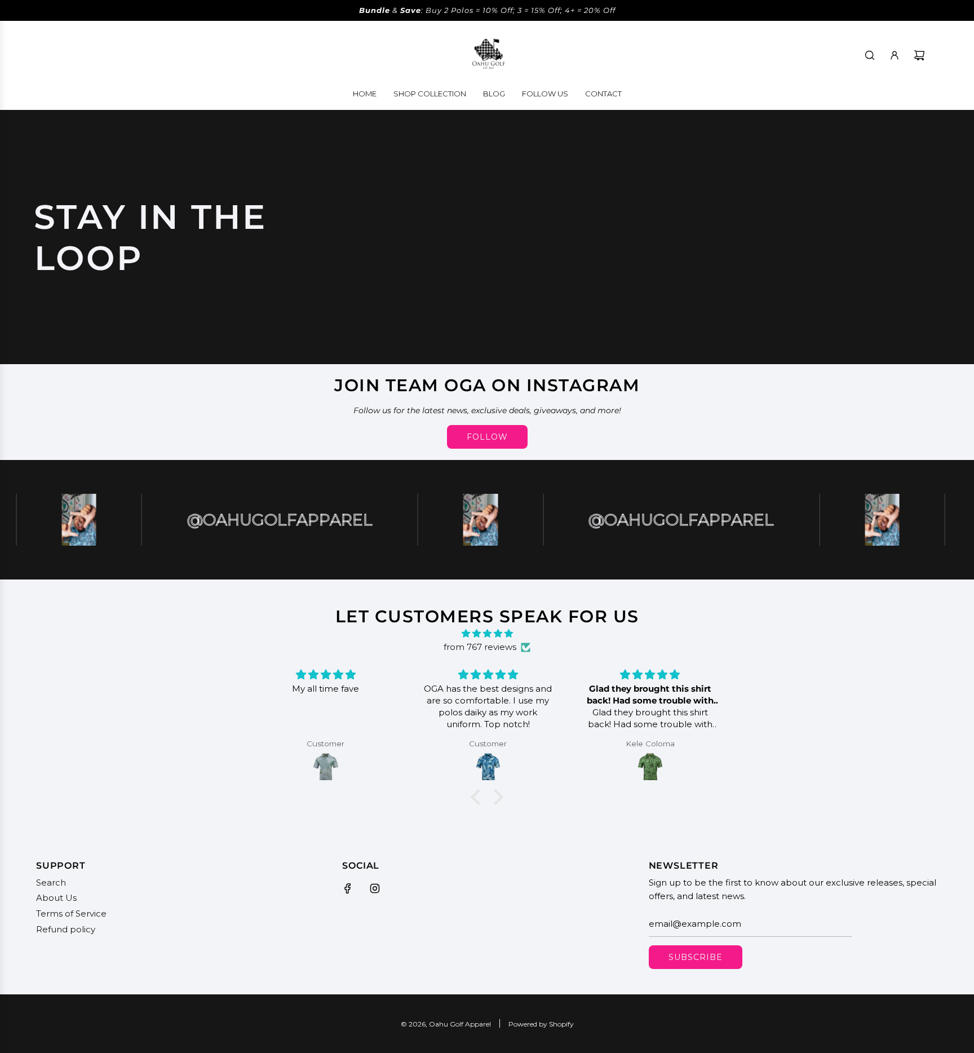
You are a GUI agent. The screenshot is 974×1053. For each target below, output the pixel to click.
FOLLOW (487, 437)
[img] (487, 633)
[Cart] (919, 55)
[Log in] (894, 55)
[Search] (869, 55)
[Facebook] (347, 888)
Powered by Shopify (541, 1024)
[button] (478, 797)
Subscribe (695, 957)
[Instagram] (374, 888)
